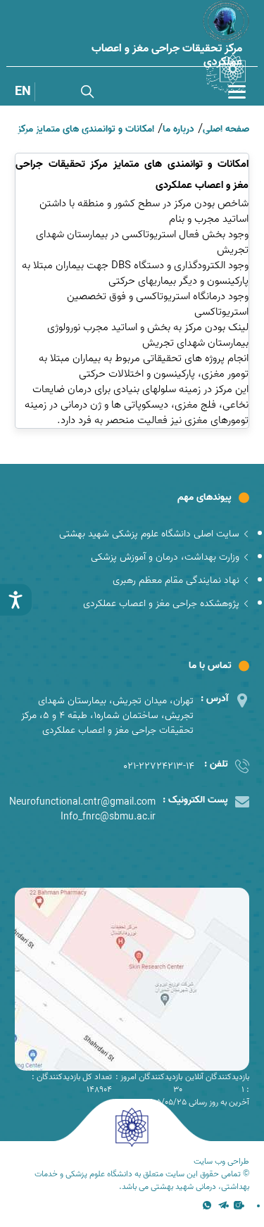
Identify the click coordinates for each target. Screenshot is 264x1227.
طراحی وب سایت (221, 1161)
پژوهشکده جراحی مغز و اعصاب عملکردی (161, 603)
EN (23, 91)
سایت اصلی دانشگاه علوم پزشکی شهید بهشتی (149, 534)
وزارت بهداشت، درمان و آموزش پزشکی (165, 557)
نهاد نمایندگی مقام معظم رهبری (176, 580)
